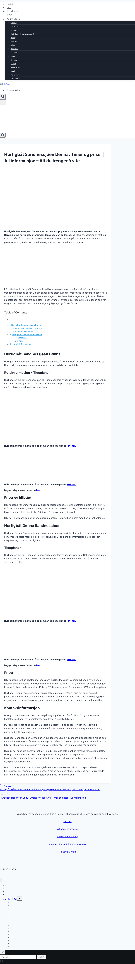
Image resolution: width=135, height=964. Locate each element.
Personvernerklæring (67, 836)
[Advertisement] (55, 264)
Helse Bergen (15, 67)
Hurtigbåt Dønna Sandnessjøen (27, 334)
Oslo (9, 7)
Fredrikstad (15, 26)
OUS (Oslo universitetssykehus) (22, 34)
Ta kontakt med (15, 90)
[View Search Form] (3, 96)
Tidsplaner (22, 338)
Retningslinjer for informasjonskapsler (67, 844)
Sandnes (14, 30)
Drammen (14, 49)
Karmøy (13, 64)
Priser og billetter (25, 331)
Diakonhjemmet (16, 75)
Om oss (68, 821)
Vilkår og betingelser (67, 829)
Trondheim (12, 11)
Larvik (13, 56)
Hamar (13, 38)
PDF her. (71, 445)
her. (38, 490)
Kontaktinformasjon (21, 344)
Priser (20, 341)
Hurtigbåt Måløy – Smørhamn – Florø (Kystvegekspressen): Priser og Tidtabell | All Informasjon (50, 788)
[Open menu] (3, 102)
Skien (9, 14)
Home (10, 4)
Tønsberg (14, 41)
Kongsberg (14, 60)
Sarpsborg (14, 52)
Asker (13, 45)
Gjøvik (13, 71)
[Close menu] (0, 880)
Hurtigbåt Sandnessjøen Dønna (26, 325)
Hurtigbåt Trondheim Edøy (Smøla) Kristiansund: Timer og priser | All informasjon (43, 796)
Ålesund (13, 23)
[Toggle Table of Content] (6, 319)
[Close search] (2, 952)
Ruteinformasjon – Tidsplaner (30, 328)
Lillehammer (15, 79)
